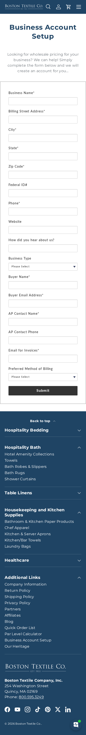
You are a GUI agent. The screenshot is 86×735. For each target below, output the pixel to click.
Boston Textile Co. (28, 723)
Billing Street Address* (26, 111)
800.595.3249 (31, 697)
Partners (13, 609)
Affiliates (13, 615)
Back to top (40, 421)
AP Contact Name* (23, 313)
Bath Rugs (15, 473)
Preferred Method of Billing (30, 369)
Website (15, 221)
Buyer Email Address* (26, 295)
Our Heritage (17, 646)
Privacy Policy (17, 603)
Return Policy (17, 590)
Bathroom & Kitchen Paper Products (39, 521)
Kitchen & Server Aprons (28, 534)
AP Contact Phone (23, 332)
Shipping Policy (19, 597)
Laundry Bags (18, 546)
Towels (11, 460)
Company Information (26, 584)
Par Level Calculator (23, 634)
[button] (69, 7)
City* (12, 130)
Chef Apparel (17, 528)
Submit (43, 390)
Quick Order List (20, 628)
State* (13, 148)
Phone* (14, 203)
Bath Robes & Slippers (26, 466)
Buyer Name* (19, 277)
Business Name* (21, 93)
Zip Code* (16, 166)
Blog (9, 621)
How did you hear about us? (31, 240)
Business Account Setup (28, 640)
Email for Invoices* (23, 350)
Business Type (19, 258)
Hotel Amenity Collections (29, 454)
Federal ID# (17, 185)
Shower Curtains (20, 479)
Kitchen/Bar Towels (23, 540)
